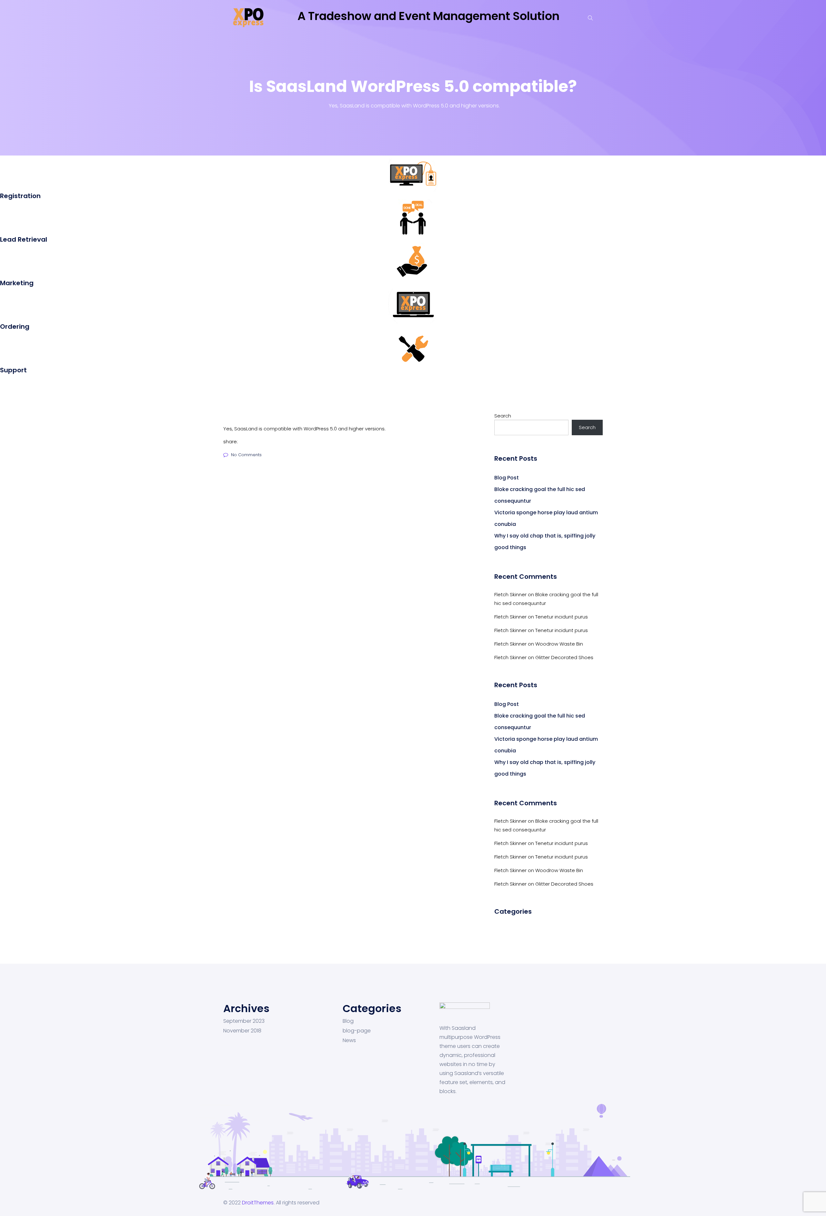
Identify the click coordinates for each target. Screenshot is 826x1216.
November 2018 (242, 1031)
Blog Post (506, 477)
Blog (348, 1021)
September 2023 (244, 1021)
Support (13, 370)
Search (502, 415)
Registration (20, 195)
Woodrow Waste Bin (559, 643)
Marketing (17, 282)
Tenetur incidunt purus (561, 616)
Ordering (14, 326)
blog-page (357, 1031)
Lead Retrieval (23, 239)
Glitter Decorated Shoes (564, 657)
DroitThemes (258, 1202)
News (349, 1040)
